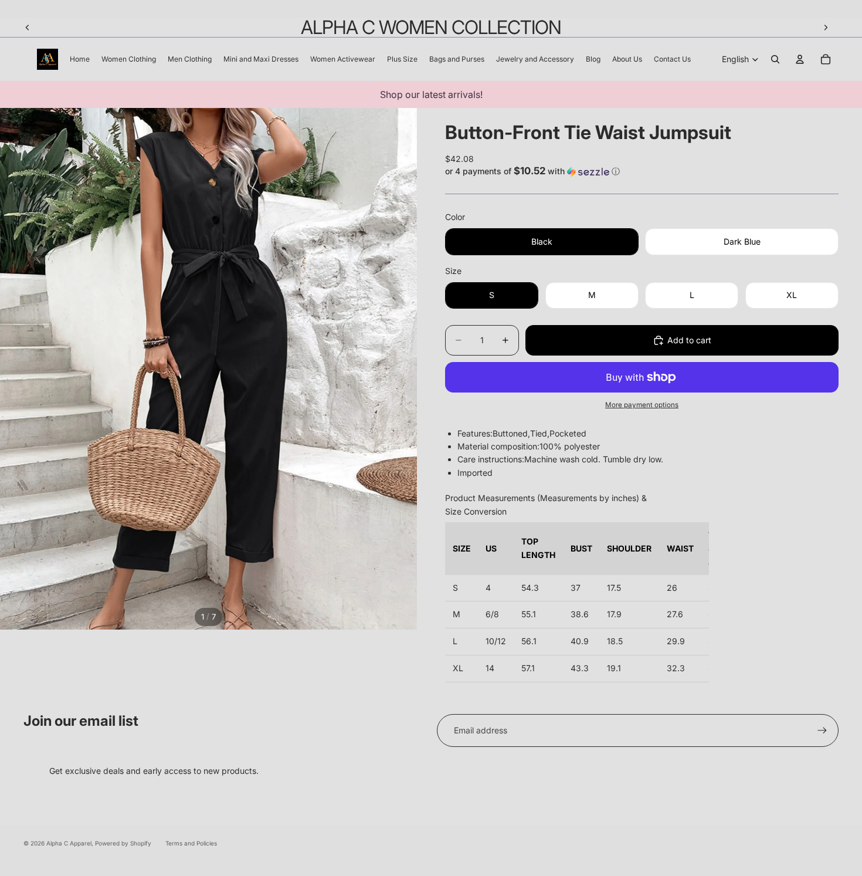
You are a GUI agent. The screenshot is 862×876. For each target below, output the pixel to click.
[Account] (800, 59)
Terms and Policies (191, 843)
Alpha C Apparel (68, 843)
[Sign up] (822, 730)
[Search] (775, 59)
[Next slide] (826, 27)
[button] (642, 171)
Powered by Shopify (123, 843)
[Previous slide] (27, 27)
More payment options (641, 405)
